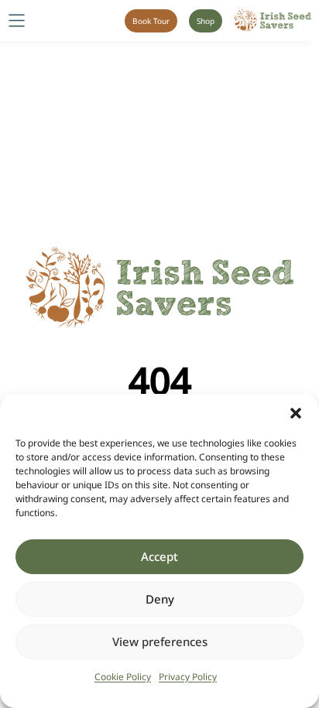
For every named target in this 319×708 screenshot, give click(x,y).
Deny (160, 599)
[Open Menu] (17, 20)
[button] (296, 413)
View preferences (160, 641)
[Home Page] (272, 20)
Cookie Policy (122, 676)
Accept (159, 556)
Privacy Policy (188, 676)
